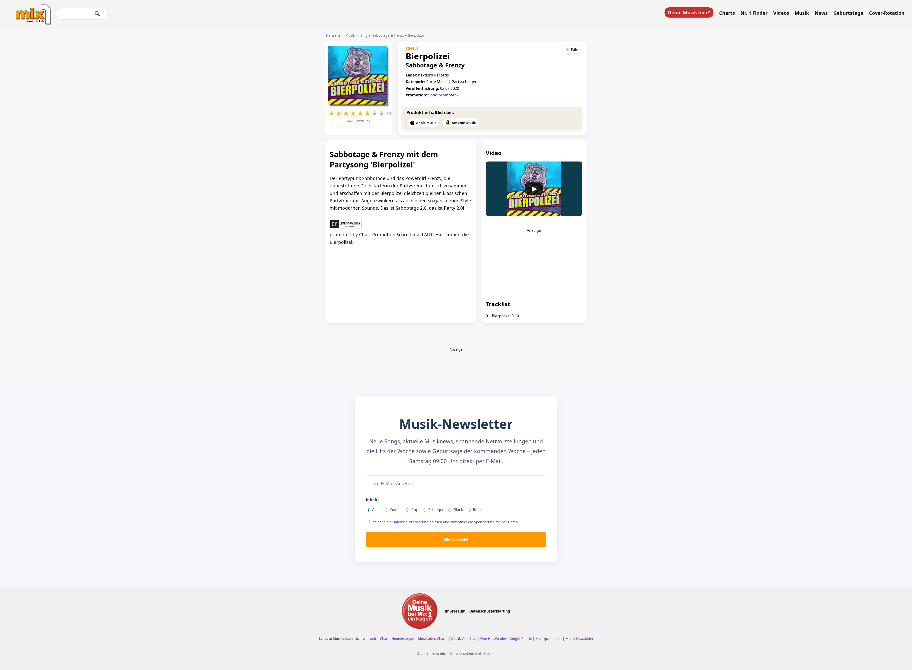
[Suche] (97, 13)
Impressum (455, 611)
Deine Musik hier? (689, 12)
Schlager (436, 509)
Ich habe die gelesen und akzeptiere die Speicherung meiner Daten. (444, 521)
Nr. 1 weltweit (366, 638)
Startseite (333, 35)
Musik (802, 13)
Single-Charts (521, 638)
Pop (414, 509)
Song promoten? (443, 95)
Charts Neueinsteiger (397, 638)
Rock (477, 509)
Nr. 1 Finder (754, 13)
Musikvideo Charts (433, 638)
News (821, 13)
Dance (396, 509)
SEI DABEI (456, 539)
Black (458, 509)
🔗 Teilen (573, 49)
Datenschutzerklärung (410, 521)
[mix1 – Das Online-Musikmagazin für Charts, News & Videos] (31, 11)
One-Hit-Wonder (493, 638)
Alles (376, 509)
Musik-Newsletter (579, 638)
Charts (727, 13)
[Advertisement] (534, 262)
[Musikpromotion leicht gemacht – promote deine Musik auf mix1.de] (419, 611)
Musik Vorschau (464, 638)
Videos (781, 13)
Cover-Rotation (886, 13)
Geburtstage (848, 13)
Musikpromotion (549, 638)
